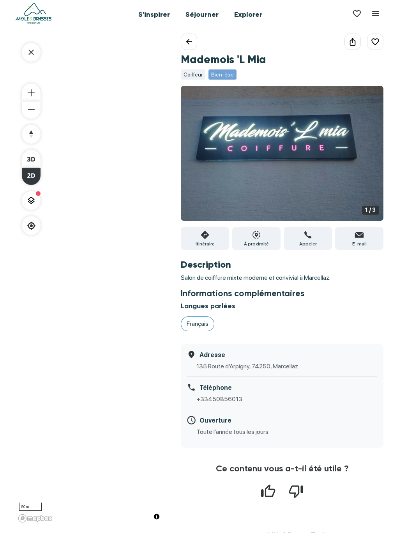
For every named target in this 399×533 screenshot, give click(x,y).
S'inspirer (154, 14)
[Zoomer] (31, 92)
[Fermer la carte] (31, 52)
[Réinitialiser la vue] (31, 134)
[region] (90, 279)
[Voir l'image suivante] (369, 158)
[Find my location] (31, 225)
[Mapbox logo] (35, 518)
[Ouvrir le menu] (375, 13)
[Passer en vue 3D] (31, 158)
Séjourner (202, 14)
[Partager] (352, 42)
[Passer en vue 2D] (31, 176)
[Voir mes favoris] (357, 13)
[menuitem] (154, 14)
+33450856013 (219, 399)
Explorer (248, 14)
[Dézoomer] (31, 110)
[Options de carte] (31, 200)
